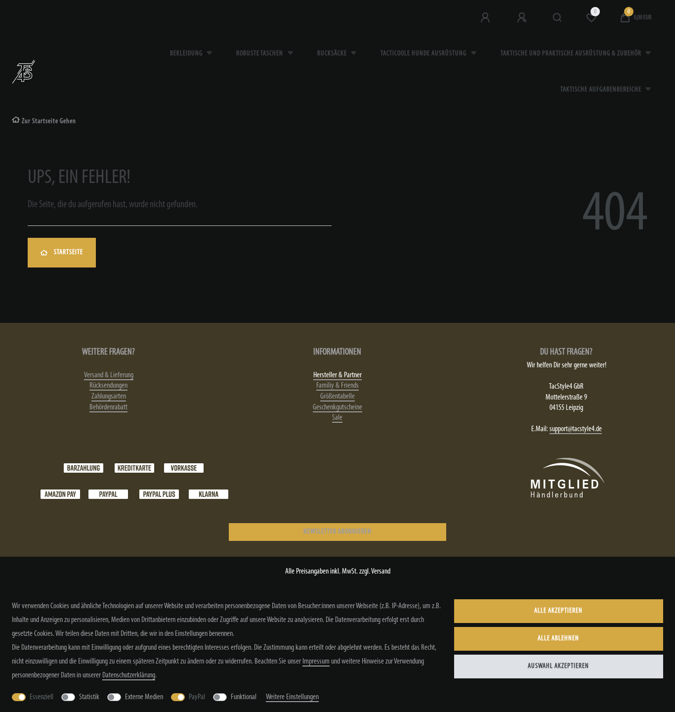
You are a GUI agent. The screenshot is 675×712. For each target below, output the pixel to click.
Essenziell (41, 697)
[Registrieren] (523, 17)
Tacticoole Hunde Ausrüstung (424, 53)
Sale (337, 418)
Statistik (89, 697)
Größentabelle (337, 396)
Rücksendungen (108, 386)
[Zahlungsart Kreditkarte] (134, 468)
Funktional (243, 697)
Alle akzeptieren (558, 611)
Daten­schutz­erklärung (128, 675)
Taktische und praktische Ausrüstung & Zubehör (572, 53)
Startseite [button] (68, 252)
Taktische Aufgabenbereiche (601, 89)
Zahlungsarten (108, 396)
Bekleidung (187, 53)
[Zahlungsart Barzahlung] (83, 468)
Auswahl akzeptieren (558, 666)
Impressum (316, 662)
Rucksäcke (332, 53)
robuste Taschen (260, 53)
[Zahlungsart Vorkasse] (184, 468)
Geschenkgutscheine (337, 407)
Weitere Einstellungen (292, 697)
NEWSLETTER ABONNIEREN (337, 531)
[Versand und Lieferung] (208, 494)
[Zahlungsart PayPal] (108, 494)
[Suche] (558, 18)
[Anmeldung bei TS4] (486, 17)
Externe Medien (144, 697)
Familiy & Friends (337, 386)
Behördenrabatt (108, 407)
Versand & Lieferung (108, 375)
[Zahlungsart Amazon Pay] (60, 494)
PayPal (197, 697)
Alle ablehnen (558, 638)
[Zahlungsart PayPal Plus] (159, 494)
